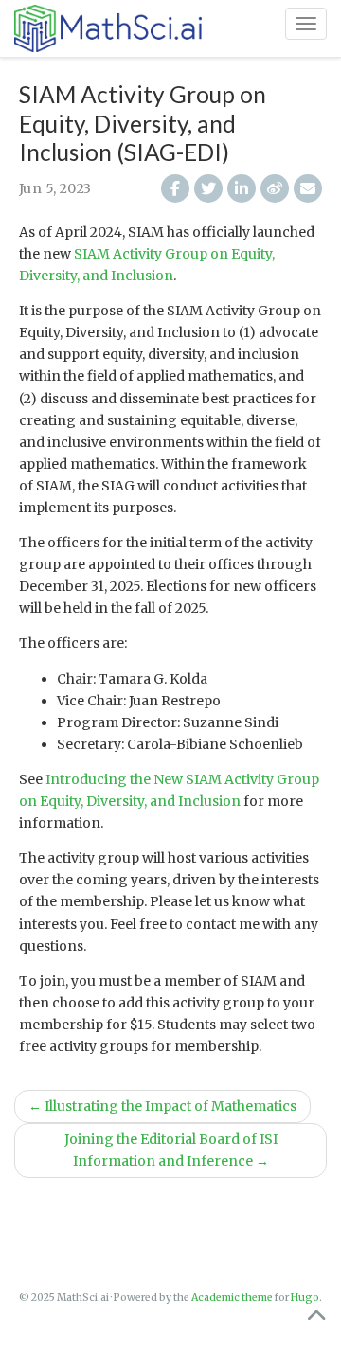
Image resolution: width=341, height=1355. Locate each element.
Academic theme (232, 1298)
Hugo (305, 1298)
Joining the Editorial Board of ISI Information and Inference (171, 1150)
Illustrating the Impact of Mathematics (162, 1105)
